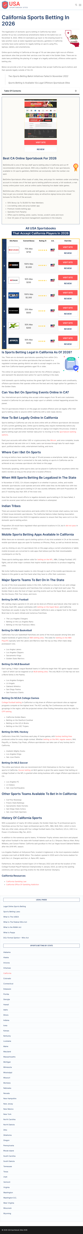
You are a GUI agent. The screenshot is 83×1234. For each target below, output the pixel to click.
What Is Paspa (9, 932)
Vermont (6, 1182)
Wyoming (7, 1213)
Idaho (5, 1010)
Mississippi (7, 1072)
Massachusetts (9, 1057)
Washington (8, 1192)
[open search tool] (76, 5)
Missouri (6, 1078)
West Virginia (8, 1203)
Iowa (5, 1025)
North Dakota (9, 1124)
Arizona (6, 963)
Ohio (5, 1130)
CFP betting (6, 711)
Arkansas (7, 968)
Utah (5, 1177)
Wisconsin (7, 1208)
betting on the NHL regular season (57, 739)
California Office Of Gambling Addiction (22, 884)
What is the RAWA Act (12, 927)
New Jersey (8, 1104)
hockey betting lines (63, 736)
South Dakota (9, 1161)
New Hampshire (9, 1098)
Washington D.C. (10, 1198)
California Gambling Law (16, 881)
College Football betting (12, 702)
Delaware (7, 989)
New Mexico (8, 1109)
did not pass (71, 525)
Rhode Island (8, 1151)
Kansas (6, 1031)
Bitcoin (53, 440)
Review (40, 149)
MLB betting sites (41, 672)
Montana (6, 1083)
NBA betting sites (37, 638)
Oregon (6, 1140)
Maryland (7, 1051)
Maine (5, 1046)
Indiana (6, 1020)
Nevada (6, 1093)
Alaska (6, 957)
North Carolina (9, 1119)
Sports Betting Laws (11, 911)
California (7, 973)
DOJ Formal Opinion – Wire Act (16, 938)
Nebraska (7, 1088)
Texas (5, 1172)
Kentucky (7, 1036)
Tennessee (7, 1166)
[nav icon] (80, 5)
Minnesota (7, 1067)
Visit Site (41, 142)
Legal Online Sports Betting (14, 906)
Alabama (6, 952)
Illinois (5, 1015)
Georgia (6, 999)
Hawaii (6, 1004)
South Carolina (9, 1156)
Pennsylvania (8, 1145)
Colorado (7, 978)
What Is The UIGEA (11, 917)
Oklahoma (7, 1135)
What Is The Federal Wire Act (15, 922)
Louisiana (7, 1041)
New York (7, 1114)
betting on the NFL (45, 559)
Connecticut (8, 984)
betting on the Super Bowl (48, 607)
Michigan (7, 1062)
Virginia (6, 1187)
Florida (6, 994)
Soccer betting (24, 770)
